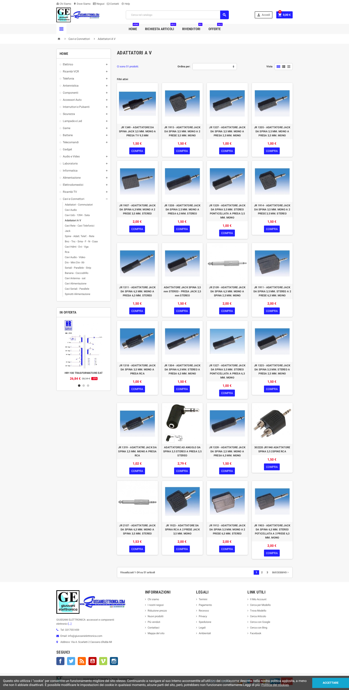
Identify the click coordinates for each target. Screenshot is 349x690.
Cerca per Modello (260, 604)
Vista (269, 66)
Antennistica (71, 85)
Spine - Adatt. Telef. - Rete (79, 236)
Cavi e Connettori (73, 198)
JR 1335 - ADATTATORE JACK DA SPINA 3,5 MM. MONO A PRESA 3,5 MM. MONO (272, 131)
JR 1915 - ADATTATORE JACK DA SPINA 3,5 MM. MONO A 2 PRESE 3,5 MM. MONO (182, 131)
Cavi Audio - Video (75, 257)
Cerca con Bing (258, 627)
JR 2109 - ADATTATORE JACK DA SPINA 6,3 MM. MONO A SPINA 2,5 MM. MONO (227, 291)
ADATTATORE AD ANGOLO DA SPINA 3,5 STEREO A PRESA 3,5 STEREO (182, 451)
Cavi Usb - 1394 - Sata (77, 215)
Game (66, 128)
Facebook (60, 661)
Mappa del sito (156, 633)
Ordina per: (184, 66)
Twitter (71, 661)
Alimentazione (72, 177)
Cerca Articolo (258, 616)
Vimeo (103, 661)
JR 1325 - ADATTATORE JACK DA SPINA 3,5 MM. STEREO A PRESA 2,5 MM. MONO (272, 369)
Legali (202, 627)
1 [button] (79, 385)
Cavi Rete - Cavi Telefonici (79, 225)
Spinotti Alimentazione (77, 294)
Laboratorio (70, 163)
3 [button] (88, 385)
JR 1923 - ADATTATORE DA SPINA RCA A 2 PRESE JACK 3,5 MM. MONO (182, 529)
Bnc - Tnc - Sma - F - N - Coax (81, 241)
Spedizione (205, 621)
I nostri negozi (156, 604)
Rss (82, 661)
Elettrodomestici (73, 184)
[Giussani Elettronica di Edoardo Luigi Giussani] (78, 14)
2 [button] (83, 385)
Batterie (68, 135)
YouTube (92, 661)
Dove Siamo (82, 3)
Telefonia (68, 78)
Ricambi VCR (71, 71)
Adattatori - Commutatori (79, 204)
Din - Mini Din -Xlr (74, 262)
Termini (203, 599)
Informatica (70, 170)
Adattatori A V (73, 220)
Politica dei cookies (275, 685)
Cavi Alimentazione (75, 283)
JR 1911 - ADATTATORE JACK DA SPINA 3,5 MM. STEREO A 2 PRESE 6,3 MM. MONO (272, 291)
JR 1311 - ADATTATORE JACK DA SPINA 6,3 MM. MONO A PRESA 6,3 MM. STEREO (137, 291)
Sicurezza (69, 114)
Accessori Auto (72, 99)
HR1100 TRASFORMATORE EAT (84, 372)
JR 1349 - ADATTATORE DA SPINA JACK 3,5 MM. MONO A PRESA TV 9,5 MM (137, 131)
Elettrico (68, 64)
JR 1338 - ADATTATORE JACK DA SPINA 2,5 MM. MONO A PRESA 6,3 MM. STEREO (182, 209)
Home (133, 27)
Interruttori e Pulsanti (76, 106)
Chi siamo (153, 599)
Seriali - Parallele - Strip (78, 267)
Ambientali (205, 633)
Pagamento (205, 604)
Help (125, 3)
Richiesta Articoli (160, 27)
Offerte (215, 27)
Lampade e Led (72, 121)
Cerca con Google (260, 621)
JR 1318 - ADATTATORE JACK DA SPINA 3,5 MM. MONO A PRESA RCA (137, 369)
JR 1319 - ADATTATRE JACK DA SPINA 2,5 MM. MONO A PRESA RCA (137, 451)
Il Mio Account (258, 599)
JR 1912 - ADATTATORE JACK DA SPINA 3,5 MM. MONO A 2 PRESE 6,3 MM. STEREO (227, 529)
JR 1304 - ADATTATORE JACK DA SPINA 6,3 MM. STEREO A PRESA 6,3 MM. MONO (182, 369)
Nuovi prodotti (155, 616)
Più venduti (154, 621)
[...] (69, 623)
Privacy (203, 616)
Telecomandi (71, 142)
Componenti (70, 92)
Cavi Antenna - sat (75, 278)
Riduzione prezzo (157, 610)
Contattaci (153, 627)
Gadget (67, 149)
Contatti (114, 3)
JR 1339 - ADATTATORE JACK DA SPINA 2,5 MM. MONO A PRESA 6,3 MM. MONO (227, 451)
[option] (84, 350)
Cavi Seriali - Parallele (77, 288)
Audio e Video (71, 156)
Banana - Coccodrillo (76, 273)
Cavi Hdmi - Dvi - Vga (76, 246)
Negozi (100, 3)
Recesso (204, 610)
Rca (67, 251)
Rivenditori (192, 27)
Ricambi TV (70, 191)
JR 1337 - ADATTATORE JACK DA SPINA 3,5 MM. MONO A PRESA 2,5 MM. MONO (227, 131)
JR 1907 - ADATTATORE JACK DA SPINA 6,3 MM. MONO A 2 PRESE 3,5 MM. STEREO (137, 209)
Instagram (114, 661)
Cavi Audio (71, 209)
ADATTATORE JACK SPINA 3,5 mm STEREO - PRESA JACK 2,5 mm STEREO (182, 291)
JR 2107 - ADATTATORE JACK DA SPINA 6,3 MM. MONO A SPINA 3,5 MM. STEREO (137, 529)
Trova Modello (258, 610)
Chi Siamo (63, 3)
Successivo (280, 572)
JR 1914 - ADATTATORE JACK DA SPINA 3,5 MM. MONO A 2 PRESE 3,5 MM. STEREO (272, 209)
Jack (67, 230)
